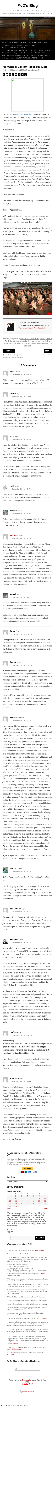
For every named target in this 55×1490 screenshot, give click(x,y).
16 (16, 1201)
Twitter (21, 1315)
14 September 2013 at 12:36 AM (21, 375)
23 (16, 1203)
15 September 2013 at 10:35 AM (21, 1035)
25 (27, 1203)
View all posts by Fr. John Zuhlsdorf (32, 328)
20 (39, 1201)
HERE (43, 1273)
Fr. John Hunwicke (39, 1250)
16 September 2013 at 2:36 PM (20, 1081)
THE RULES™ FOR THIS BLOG (12, 45)
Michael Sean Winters (42, 341)
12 (33, 1198)
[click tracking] (27, 1384)
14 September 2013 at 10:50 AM (21, 634)
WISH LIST (33, 50)
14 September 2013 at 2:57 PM (20, 720)
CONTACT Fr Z (13, 42)
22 (10, 1203)
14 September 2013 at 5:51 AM (20, 489)
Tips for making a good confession (18, 53)
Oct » (46, 1208)
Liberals (49, 338)
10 (22, 1198)
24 (22, 1203)
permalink (27, 345)
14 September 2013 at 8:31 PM (20, 912)
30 (16, 1206)
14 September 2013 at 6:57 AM (20, 538)
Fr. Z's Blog (27, 5)
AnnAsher (14, 535)
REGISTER (23, 42)
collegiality (23, 341)
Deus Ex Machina (41, 1318)
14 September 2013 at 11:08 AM (21, 665)
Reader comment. (17, 1349)
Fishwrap (31, 341)
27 (39, 1203)
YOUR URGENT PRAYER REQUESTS (14, 48)
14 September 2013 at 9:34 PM (20, 943)
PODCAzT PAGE (29, 45)
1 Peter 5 (11, 1333)
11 (27, 1198)
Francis (42, 338)
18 (27, 1201)
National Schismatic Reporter (13, 343)
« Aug (9, 1208)
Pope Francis (37, 343)
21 (45, 1201)
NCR (26, 343)
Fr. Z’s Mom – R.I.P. (8, 58)
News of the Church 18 (38, 53)
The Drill (8, 341)
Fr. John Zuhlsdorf (32, 70)
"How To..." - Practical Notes (29, 338)
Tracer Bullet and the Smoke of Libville (13, 55)
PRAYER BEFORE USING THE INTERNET (15, 50)
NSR (30, 343)
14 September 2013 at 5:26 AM (20, 439)
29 (10, 1206)
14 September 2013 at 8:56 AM (20, 597)
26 (33, 1203)
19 (33, 1201)
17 (22, 1201)
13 (39, 1198)
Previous (9, 351)
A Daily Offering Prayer (46, 50)
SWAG (4, 53)
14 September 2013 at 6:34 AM (20, 514)
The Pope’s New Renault (45, 355)
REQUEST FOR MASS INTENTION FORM (29, 58)
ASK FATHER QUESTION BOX (38, 42)
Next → (48, 351)
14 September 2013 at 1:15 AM (20, 396)
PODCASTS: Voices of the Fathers (37, 55)
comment (15, 1343)
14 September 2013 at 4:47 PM (20, 871)
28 (45, 1203)
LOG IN (4, 42)
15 (10, 1201)
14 (45, 1198)
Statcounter (27, 1380)
